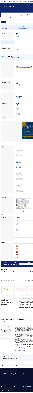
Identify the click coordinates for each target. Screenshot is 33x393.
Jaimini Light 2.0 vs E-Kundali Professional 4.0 (7, 271)
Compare (20, 1)
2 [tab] (24, 51)
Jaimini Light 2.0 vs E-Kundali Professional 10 (7, 292)
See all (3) (24, 211)
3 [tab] (24, 209)
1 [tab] (23, 51)
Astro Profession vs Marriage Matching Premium (8, 280)
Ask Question (25, 1)
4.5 (31, 66)
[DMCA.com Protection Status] (14, 387)
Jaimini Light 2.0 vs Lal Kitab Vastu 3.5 (20, 292)
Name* (20, 262)
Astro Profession (23, 345)
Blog (28, 1)
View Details (17, 36)
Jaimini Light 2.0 (17, 345)
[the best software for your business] (4, 1)
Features (17, 66)
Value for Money (18, 68)
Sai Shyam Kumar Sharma (21, 350)
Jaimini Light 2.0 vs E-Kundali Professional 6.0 (7, 273)
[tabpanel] (24, 49)
